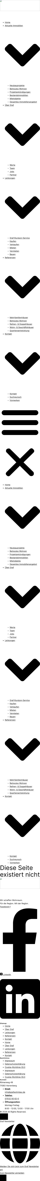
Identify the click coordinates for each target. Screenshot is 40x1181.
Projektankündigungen (20, 92)
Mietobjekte (15, 98)
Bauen (13, 254)
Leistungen (10, 1032)
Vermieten (14, 251)
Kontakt (13, 394)
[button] (20, 442)
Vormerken (15, 400)
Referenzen (10, 1036)
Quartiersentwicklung (19, 331)
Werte (12, 165)
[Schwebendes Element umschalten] (3, 1178)
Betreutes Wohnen (18, 89)
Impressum (10, 1061)
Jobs (12, 171)
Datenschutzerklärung (15, 1064)
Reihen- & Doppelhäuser (21, 324)
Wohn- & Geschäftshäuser (22, 327)
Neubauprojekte (17, 85)
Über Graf (9, 1029)
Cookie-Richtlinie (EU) (15, 1067)
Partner (13, 175)
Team (12, 168)
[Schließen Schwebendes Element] (4, 1116)
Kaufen (13, 241)
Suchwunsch (15, 397)
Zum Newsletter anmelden (12, 1173)
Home (7, 22)
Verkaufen (14, 244)
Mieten (13, 248)
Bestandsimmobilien (19, 95)
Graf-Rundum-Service (20, 238)
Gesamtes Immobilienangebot (23, 102)
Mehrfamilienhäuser (19, 317)
